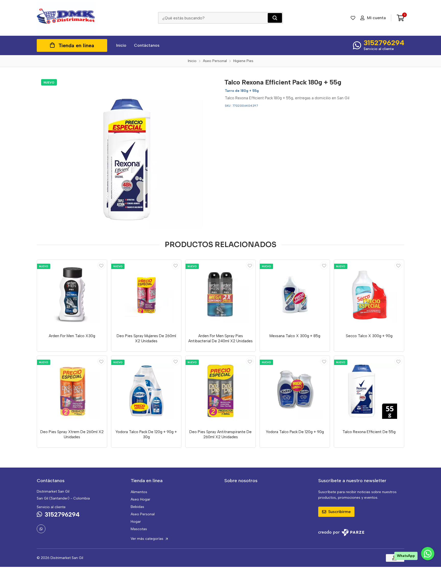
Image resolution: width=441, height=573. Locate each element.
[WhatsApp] (41, 529)
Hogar (136, 521)
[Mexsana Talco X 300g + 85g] (295, 295)
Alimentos (139, 492)
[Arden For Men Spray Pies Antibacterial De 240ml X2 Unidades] (220, 295)
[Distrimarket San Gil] (66, 18)
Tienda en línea (76, 45)
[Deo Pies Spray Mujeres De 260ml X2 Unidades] (146, 295)
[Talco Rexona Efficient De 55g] (369, 391)
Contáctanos (147, 45)
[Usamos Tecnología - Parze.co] (341, 532)
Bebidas (137, 507)
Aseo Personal (143, 514)
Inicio (121, 45)
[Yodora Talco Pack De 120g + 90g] (295, 391)
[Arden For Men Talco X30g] (72, 295)
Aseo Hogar (140, 499)
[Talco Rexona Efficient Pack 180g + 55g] (126, 151)
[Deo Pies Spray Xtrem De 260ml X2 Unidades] (72, 391)
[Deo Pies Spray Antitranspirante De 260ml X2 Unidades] (220, 391)
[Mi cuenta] (101, 265)
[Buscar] (275, 18)
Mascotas (139, 529)
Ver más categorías (147, 539)
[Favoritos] (353, 18)
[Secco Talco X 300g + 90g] (369, 295)
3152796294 (384, 42)
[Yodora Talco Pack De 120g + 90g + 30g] (146, 391)
